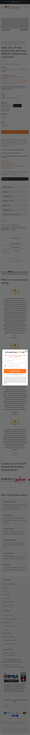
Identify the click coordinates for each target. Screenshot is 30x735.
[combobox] (7, 366)
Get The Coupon (15, 371)
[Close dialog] (26, 351)
